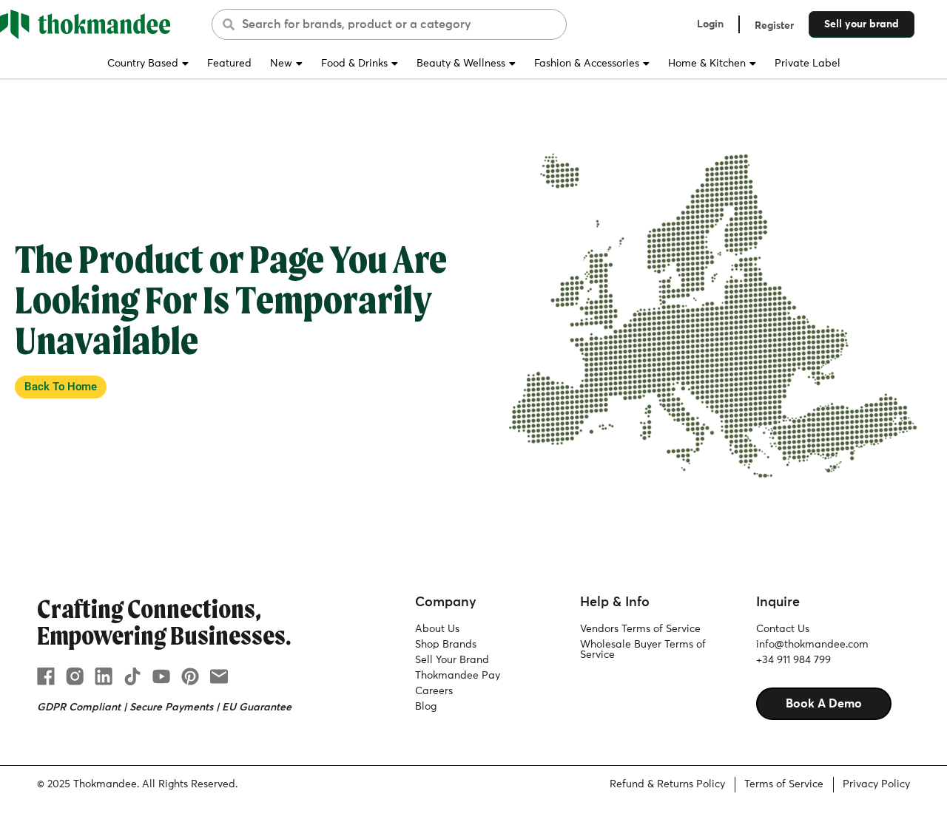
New (281, 63)
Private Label (807, 63)
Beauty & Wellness (461, 63)
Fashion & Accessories (586, 63)
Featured (229, 63)
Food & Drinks (354, 63)
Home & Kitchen (707, 63)
